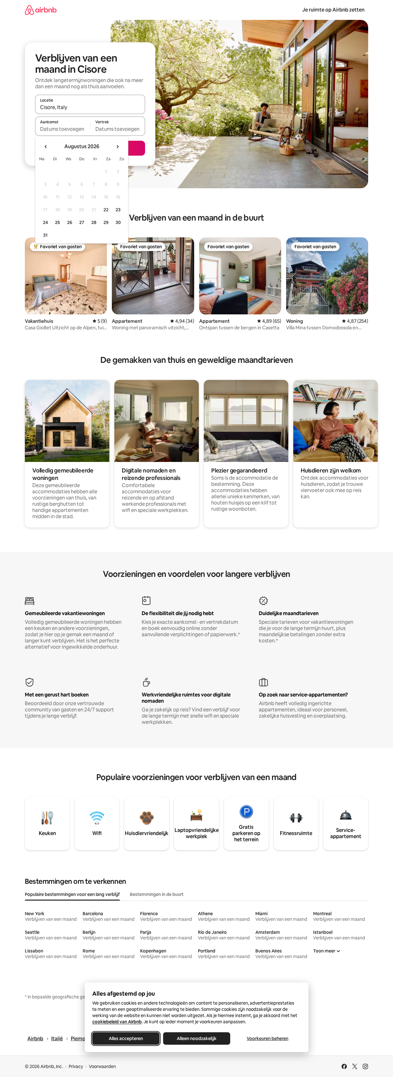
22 (105, 209)
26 (69, 222)
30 (118, 222)
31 (45, 235)
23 (118, 209)
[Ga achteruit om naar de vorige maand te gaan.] (46, 146)
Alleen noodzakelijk (197, 1038)
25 (57, 222)
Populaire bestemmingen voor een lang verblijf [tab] (72, 894)
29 (105, 222)
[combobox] (90, 107)
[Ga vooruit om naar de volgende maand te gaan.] (117, 146)
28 (93, 222)
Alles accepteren (126, 1038)
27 (81, 222)
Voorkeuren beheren (267, 1038)
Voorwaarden (102, 1066)
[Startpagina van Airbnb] (41, 10)
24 (45, 222)
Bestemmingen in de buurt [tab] (157, 894)
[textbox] (62, 129)
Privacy (76, 1066)
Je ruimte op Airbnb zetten (333, 10)
